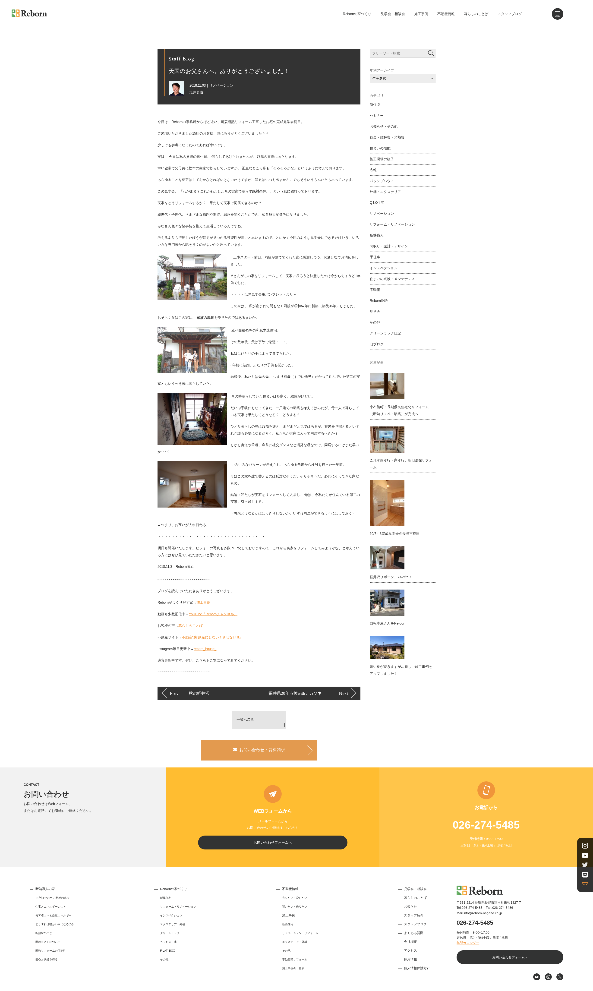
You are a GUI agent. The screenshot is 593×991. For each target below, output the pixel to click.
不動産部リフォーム (294, 959)
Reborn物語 (379, 301)
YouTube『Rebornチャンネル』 (213, 614)
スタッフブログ (510, 14)
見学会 (375, 311)
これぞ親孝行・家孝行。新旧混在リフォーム (401, 463)
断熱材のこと (43, 933)
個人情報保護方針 (417, 968)
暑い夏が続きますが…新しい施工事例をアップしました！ (401, 670)
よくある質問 (413, 933)
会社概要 (410, 942)
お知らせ (410, 906)
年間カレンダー (468, 943)
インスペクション (383, 268)
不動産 (375, 290)
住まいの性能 (380, 148)
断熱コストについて (47, 942)
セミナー (377, 115)
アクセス (410, 950)
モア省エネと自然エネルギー (53, 915)
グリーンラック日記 (385, 333)
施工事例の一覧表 (293, 968)
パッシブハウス (382, 181)
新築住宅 (165, 897)
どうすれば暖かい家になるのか (54, 924)
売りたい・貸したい (294, 897)
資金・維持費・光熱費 (387, 137)
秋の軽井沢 (199, 693)
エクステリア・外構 (172, 924)
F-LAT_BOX (167, 950)
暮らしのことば (476, 14)
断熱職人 (377, 235)
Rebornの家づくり (357, 14)
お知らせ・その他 (383, 126)
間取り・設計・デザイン (389, 246)
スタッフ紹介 (413, 915)
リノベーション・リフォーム (300, 933)
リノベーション (382, 213)
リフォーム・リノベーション (392, 224)
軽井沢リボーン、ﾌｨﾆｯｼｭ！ (391, 577)
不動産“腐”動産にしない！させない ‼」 (212, 637)
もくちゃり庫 (168, 942)
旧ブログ (377, 344)
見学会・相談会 (393, 14)
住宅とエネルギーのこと (50, 906)
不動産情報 (446, 14)
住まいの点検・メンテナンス (392, 279)
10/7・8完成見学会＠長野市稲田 (395, 534)
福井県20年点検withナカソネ (295, 693)
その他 (375, 322)
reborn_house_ (205, 649)
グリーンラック (170, 933)
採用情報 (410, 959)
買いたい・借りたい (294, 906)
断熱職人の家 (45, 889)
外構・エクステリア (385, 192)
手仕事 (375, 257)
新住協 (375, 105)
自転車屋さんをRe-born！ (390, 623)
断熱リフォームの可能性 (50, 950)
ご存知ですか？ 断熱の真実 (52, 897)
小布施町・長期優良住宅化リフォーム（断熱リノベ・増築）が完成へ (399, 410)
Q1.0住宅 (377, 203)
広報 (373, 170)
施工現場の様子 (382, 159)
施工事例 (421, 14)
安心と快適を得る (46, 959)
